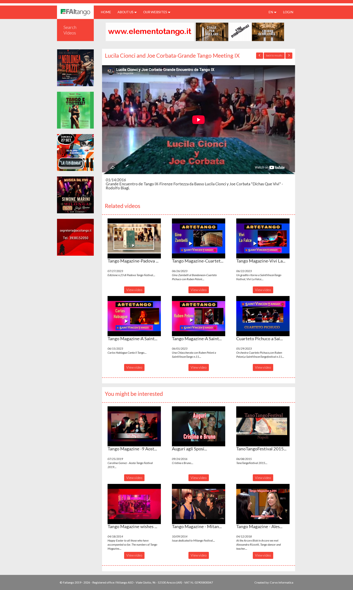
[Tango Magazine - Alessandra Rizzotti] (263, 504)
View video (134, 290)
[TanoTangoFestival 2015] (263, 426)
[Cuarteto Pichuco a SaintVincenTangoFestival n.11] (263, 316)
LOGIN (288, 12)
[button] (134, 238)
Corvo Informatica (281, 582)
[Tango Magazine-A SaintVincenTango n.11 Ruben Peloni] (198, 316)
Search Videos (69, 29)
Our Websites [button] (155, 12)
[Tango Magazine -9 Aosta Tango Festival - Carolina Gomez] (134, 426)
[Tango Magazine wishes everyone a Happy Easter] (134, 504)
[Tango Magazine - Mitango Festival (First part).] (198, 504)
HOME (107, 12)
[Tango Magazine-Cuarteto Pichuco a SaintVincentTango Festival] (198, 238)
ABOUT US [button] (125, 12)
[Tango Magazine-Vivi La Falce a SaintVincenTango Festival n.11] (263, 238)
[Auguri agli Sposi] (198, 426)
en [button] (271, 12)
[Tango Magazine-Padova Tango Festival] (134, 238)
